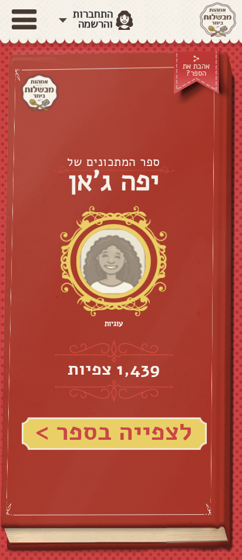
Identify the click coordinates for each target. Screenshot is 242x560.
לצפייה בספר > (113, 432)
